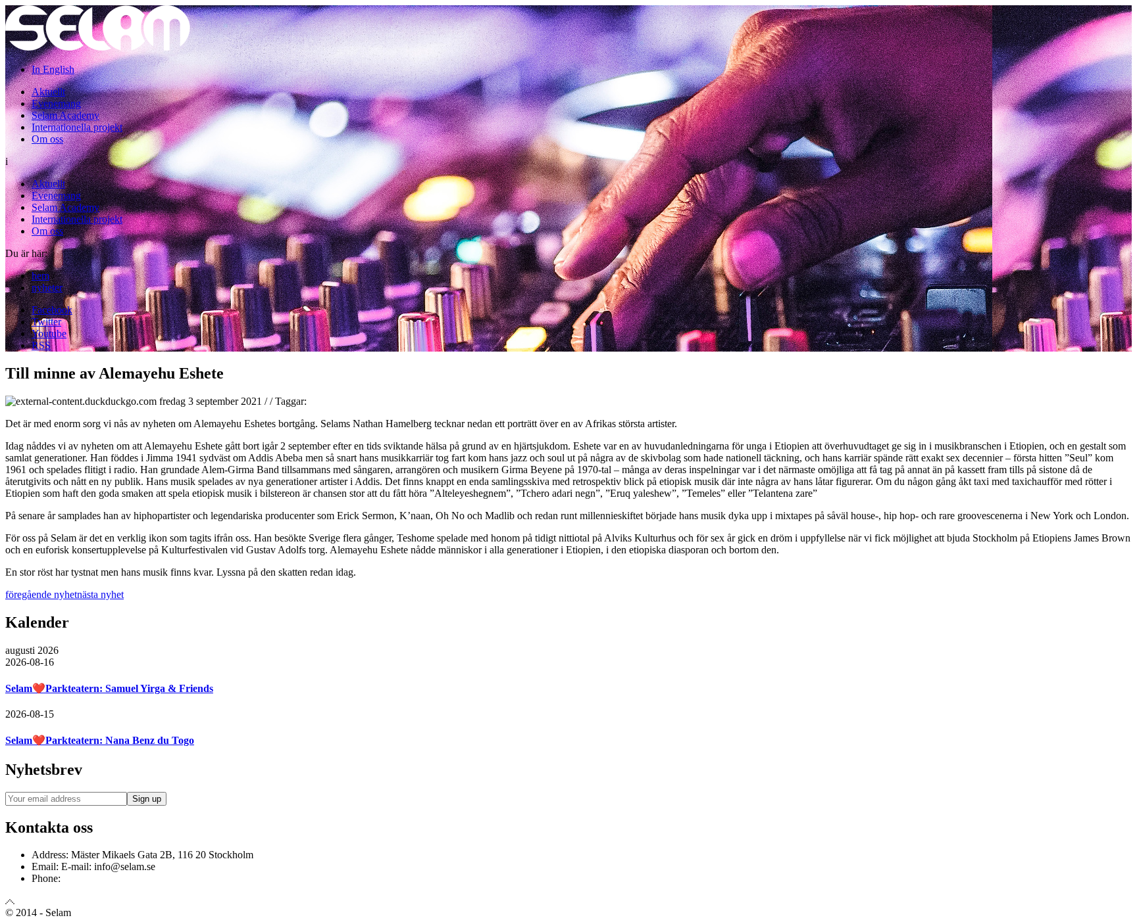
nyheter (47, 287)
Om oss (47, 139)
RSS (41, 345)
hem (40, 275)
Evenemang (56, 103)
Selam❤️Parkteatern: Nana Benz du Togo (99, 740)
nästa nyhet (100, 594)
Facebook (52, 309)
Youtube (49, 333)
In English (53, 69)
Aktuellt (48, 91)
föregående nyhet (41, 594)
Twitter (46, 321)
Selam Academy (65, 115)
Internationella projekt (77, 127)
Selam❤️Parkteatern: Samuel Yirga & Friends (109, 688)
